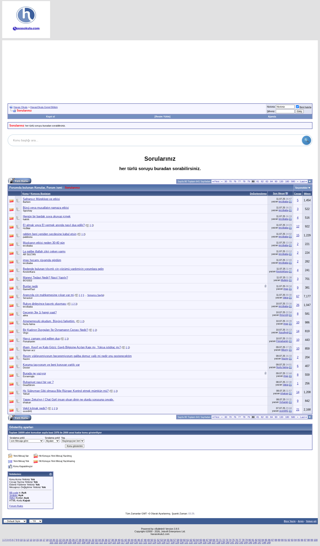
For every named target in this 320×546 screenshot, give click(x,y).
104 (65, 542)
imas (285, 288)
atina (25, 315)
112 (101, 542)
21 (297, 409)
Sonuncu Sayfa (95, 295)
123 (150, 542)
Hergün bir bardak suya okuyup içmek (47, 216)
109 (88, 542)
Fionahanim (29, 341)
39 (116, 540)
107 (79, 542)
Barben (26, 202)
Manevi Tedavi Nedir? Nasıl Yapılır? (45, 277)
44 (132, 540)
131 (186, 542)
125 (159, 542)
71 (220, 540)
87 (272, 540)
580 (293, 181)
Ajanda (272, 116)
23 (63, 540)
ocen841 (27, 411)
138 (218, 542)
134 (200, 542)
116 (118, 542)
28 (80, 540)
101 (52, 542)
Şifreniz (271, 111)
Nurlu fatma (29, 324)
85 (266, 540)
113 (105, 542)
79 (248, 181)
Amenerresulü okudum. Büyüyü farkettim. (49, 321)
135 (205, 542)
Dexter (26, 367)
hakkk (26, 219)
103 (61, 542)
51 (155, 540)
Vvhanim (283, 402)
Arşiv (301, 521)
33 (96, 540)
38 (112, 540)
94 (295, 540)
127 (168, 542)
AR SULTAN (29, 254)
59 (181, 540)
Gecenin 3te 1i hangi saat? (40, 312)
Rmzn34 (284, 315)
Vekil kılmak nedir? (35, 408)
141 (232, 542)
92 (289, 540)
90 (276, 181)
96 (302, 540)
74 (230, 540)
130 (281, 181)
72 (223, 540)
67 (297, 296)
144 (246, 542)
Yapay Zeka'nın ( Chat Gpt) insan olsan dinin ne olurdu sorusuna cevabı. (68, 399)
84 (271, 181)
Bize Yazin (290, 521)
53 (161, 540)
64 (197, 540)
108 (84, 542)
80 (249, 540)
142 (237, 542)
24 (67, 540)
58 (178, 540)
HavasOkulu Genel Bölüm (44, 107)
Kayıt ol (50, 116)
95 (298, 540)
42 (125, 540)
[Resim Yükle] (162, 116)
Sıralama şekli (17, 437)
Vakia (285, 297)
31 (89, 540)
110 (92, 542)
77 (239, 181)
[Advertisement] (160, 70)
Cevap (297, 193)
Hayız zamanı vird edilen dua (41, 338)
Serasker (28, 298)
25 (70, 540)
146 (255, 542)
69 (213, 540)
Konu (25, 193)
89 (279, 540)
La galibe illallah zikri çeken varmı (44, 251)
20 (53, 540)
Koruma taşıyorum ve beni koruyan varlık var (51, 364)
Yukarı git (311, 521)
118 (127, 542)
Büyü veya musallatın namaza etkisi (46, 207)
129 (177, 542)
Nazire (26, 359)
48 (145, 540)
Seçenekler (301, 187)
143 (241, 542)
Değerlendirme (258, 193)
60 (184, 540)
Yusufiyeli (283, 332)
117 (123, 542)
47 (142, 540)
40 (119, 540)
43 (129, 540)
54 (164, 540)
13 (31, 540)
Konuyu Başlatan (41, 193)
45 (135, 540)
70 (230, 181)
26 (297, 305)
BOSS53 (27, 280)
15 (297, 235)
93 (292, 540)
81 (257, 181)
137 (214, 542)
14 (297, 331)
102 (56, 542)
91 (285, 540)
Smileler (13, 495)
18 (47, 540)
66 (204, 540)
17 (44, 540)
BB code (13, 492)
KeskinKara (29, 271)
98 (308, 540)
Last (303, 181)
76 (235, 181)
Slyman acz (29, 350)
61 (187, 540)
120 (136, 542)
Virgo (25, 332)
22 (60, 540)
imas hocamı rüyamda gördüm (42, 260)
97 (305, 540)
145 (250, 542)
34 (99, 540)
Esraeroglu (28, 376)
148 (264, 542)
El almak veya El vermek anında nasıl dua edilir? (54, 225)
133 (195, 542)
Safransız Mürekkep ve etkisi (41, 199)
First (215, 181)
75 (233, 540)
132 (191, 542)
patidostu (27, 237)
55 (168, 540)
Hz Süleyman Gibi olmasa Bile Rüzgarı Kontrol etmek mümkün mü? (66, 390)
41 (122, 540)
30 (225, 181)
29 (83, 540)
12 (297, 226)
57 (174, 540)
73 (227, 540)
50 (151, 540)
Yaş (63, 437)
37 (109, 540)
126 (163, 542)
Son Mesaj (279, 193)
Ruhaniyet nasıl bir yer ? (38, 382)
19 (50, 540)
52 (158, 540)
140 (227, 542)
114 (110, 542)
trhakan (284, 393)
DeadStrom (29, 385)
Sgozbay (27, 210)
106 (74, 542)
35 (102, 540)
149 (269, 542)
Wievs (307, 193)
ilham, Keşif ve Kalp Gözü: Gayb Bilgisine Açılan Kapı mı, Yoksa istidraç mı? (72, 347)
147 (259, 542)
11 (24, 540)
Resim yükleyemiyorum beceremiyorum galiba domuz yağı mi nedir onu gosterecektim (77, 356)
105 (70, 542)
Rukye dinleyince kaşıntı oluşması (44, 303)
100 (316, 540)
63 (194, 540)
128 (173, 542)
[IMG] (12, 498)
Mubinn (284, 280)
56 (171, 540)
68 (210, 540)
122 (145, 542)
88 (276, 540)
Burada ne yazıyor (34, 373)
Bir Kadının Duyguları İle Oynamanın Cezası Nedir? (55, 329)
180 (287, 181)
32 (93, 540)
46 (138, 540)
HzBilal (26, 228)
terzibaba (283, 201)
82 (262, 181)
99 (311, 540)
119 (131, 542)
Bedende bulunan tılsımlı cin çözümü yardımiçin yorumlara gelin (63, 268)
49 (148, 540)
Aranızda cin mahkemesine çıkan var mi (48, 295)
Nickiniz (271, 106)
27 (76, 540)
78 (244, 181)
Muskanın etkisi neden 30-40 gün (44, 242)
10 (297, 322)
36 (106, 540)
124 (154, 542)
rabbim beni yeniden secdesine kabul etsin (49, 234)
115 (114, 542)
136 (209, 542)
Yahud (26, 393)
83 (267, 181)
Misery (284, 349)
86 (269, 540)
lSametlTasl (29, 289)
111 (97, 542)
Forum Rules (16, 506)
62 (191, 540)
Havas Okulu (20, 107)
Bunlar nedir (30, 286)
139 (223, 542)
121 (141, 542)
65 (200, 540)
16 (40, 540)
